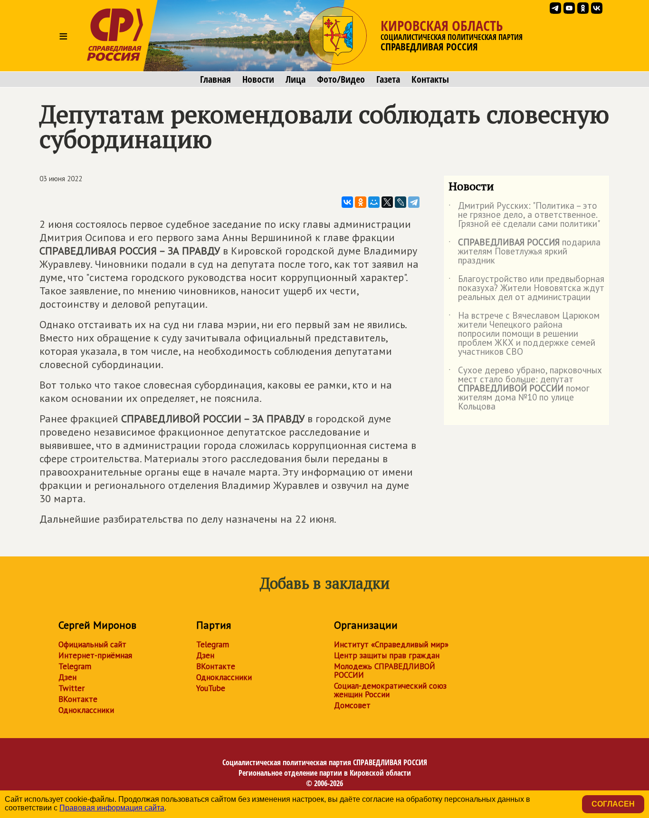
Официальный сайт (92, 644)
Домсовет (352, 705)
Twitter (71, 688)
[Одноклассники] (360, 202)
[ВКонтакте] (347, 202)
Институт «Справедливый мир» (391, 644)
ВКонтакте (77, 699)
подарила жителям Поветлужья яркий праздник (525, 252)
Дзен (67, 677)
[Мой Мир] (374, 202)
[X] (387, 202)
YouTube (210, 688)
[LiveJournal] (400, 202)
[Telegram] (414, 202)
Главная (215, 79)
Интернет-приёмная (95, 655)
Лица (295, 79)
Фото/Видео (341, 79)
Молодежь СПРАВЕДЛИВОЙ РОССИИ (384, 670)
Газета (388, 79)
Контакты (430, 79)
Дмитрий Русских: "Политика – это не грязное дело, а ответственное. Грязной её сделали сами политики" (524, 215)
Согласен (613, 804)
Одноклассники (86, 710)
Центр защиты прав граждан (386, 655)
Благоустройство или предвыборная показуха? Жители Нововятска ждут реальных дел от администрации (526, 288)
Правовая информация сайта (111, 808)
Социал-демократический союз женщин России (390, 690)
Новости (258, 79)
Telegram (74, 666)
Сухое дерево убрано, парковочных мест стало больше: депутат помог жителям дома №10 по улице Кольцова (525, 389)
